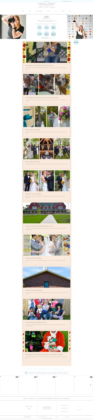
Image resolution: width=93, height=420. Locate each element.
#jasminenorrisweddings (52, 373)
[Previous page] (40, 363)
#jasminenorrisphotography (41, 373)
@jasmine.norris (31, 373)
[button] (49, 11)
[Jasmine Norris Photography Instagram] (28, 408)
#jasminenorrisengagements (62, 373)
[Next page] (53, 363)
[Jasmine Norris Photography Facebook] (29, 408)
